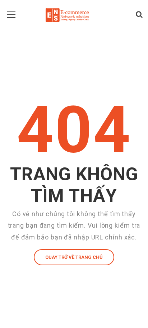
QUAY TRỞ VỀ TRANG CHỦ (74, 257)
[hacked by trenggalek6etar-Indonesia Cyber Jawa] (67, 14)
